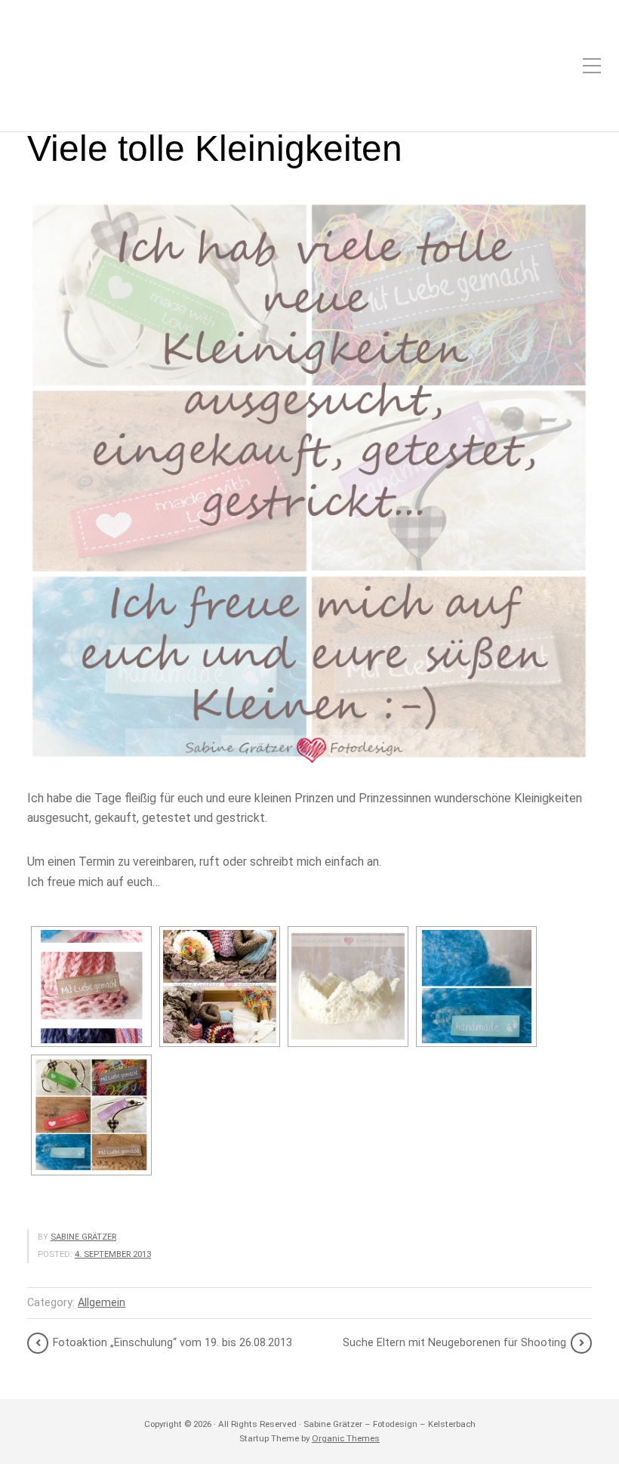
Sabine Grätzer (83, 1237)
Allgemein (101, 1302)
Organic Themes (346, 1438)
